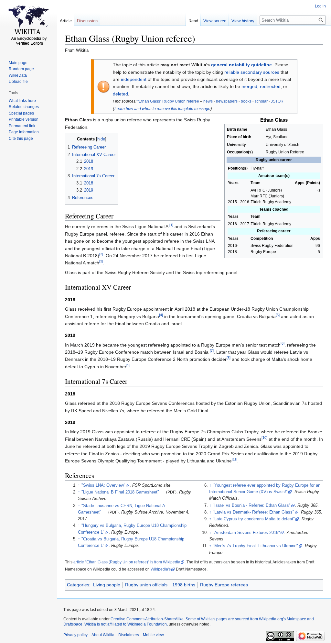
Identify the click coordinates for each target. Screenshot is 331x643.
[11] (234, 459)
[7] (212, 350)
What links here (22, 100)
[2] (101, 254)
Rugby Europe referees (224, 584)
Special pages (21, 113)
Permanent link (22, 126)
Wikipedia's (161, 569)
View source (214, 20)
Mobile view (153, 635)
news (208, 101)
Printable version (23, 119)
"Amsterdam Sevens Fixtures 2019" (246, 532)
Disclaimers (128, 635)
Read (193, 20)
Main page (18, 63)
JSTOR (277, 101)
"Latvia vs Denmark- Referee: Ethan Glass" (253, 512)
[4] (161, 315)
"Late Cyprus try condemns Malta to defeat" (254, 519)
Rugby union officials (146, 584)
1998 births (183, 584)
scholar (261, 101)
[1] (171, 225)
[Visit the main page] (28, 26)
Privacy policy (75, 635)
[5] (278, 315)
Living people (106, 584)
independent (133, 79)
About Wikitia (102, 635)
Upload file (18, 81)
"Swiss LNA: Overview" (103, 485)
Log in (320, 6)
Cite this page (21, 138)
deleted (120, 93)
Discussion (87, 20)
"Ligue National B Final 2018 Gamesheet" (120, 492)
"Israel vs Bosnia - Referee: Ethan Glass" (252, 505)
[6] (282, 343)
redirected (270, 86)
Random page (21, 69)
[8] (228, 358)
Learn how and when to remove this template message (162, 108)
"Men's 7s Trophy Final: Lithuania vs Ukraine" (255, 546)
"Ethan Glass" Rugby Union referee (168, 101)
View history (242, 20)
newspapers (227, 101)
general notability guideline (241, 64)
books (246, 101)
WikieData (18, 75)
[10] (264, 437)
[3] (101, 261)
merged (249, 86)
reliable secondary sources (251, 72)
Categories (78, 584)
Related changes (24, 107)
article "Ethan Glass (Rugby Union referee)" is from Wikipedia (126, 562)
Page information (24, 132)
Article (66, 20)
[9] (128, 365)
